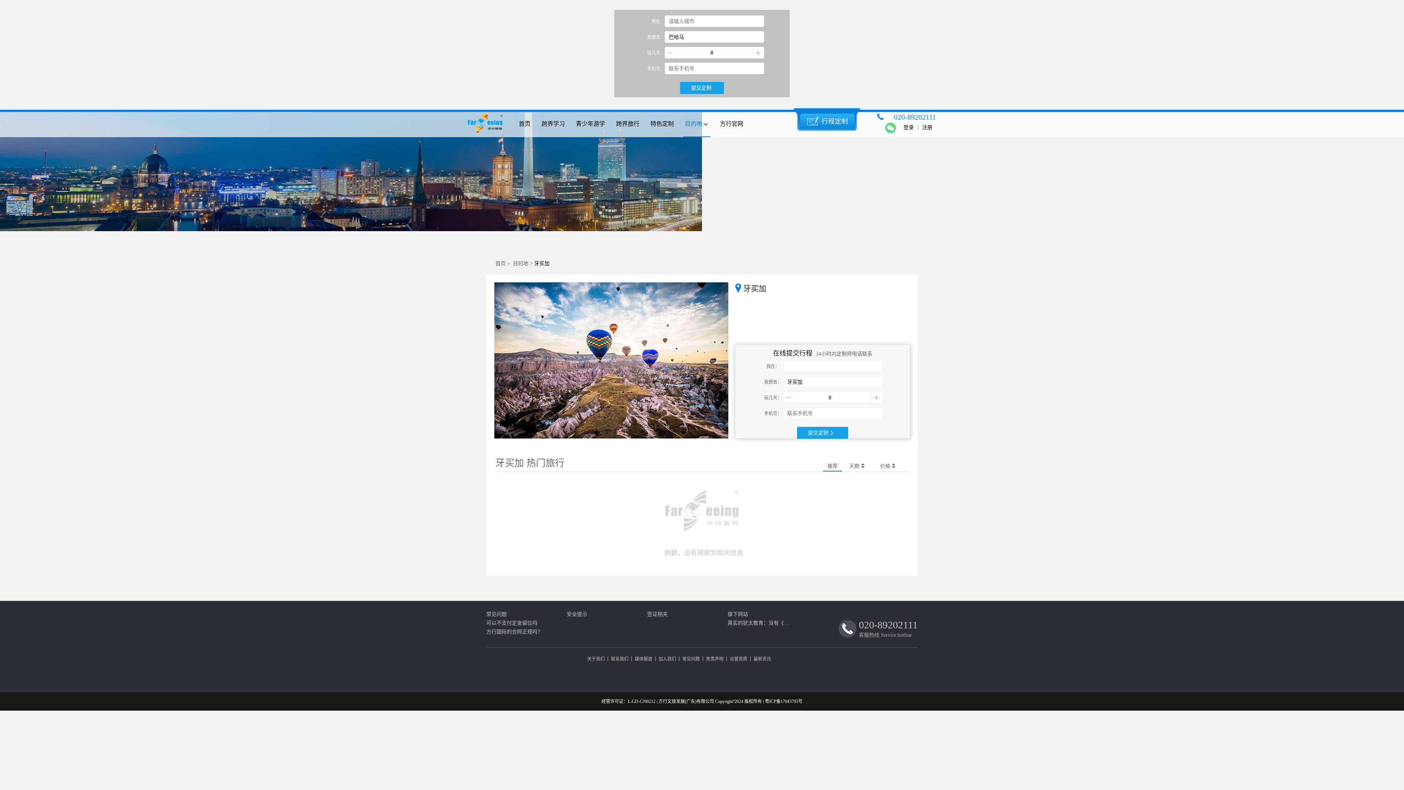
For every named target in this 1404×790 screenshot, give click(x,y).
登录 (908, 127)
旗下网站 (738, 614)
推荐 (832, 466)
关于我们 (596, 659)
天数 (855, 466)
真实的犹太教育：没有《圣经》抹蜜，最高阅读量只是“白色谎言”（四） (760, 623)
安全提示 (577, 614)
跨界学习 (553, 124)
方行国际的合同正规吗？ (514, 632)
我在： (658, 21)
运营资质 (738, 659)
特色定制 (662, 124)
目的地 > (523, 263)
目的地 (693, 124)
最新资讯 (762, 659)
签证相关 (657, 614)
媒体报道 (643, 659)
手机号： (656, 68)
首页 (525, 124)
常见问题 (496, 614)
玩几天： (656, 53)
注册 (927, 127)
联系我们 (620, 659)
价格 (886, 466)
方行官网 (731, 124)
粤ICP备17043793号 (784, 701)
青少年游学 (590, 124)
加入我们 (667, 659)
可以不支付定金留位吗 (511, 623)
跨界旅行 (627, 124)
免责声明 (715, 659)
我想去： (656, 37)
